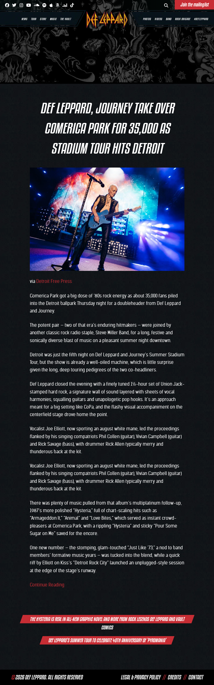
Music (53, 19)
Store (43, 19)
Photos (147, 19)
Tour (33, 19)
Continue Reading (47, 585)
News (24, 19)
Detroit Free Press (54, 281)
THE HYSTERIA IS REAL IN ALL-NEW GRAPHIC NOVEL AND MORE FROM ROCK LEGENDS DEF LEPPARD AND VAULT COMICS (107, 619)
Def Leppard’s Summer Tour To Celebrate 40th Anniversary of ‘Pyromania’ (107, 640)
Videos (158, 19)
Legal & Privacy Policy (140, 677)
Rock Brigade (182, 19)
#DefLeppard (201, 19)
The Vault (65, 19)
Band (168, 19)
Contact (195, 677)
